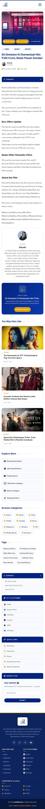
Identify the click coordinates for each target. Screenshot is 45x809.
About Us (7, 786)
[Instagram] (25, 742)
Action (8, 515)
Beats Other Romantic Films (13, 585)
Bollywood (7, 758)
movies (28, 49)
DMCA (28, 793)
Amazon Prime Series (10, 558)
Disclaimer (7, 793)
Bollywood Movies (9, 549)
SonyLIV (10, 620)
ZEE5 (9, 625)
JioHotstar (10, 615)
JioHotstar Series (27, 558)
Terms (28, 790)
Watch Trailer (10, 41)
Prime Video (30, 758)
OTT (36, 527)
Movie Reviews (8, 562)
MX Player (10, 630)
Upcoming (7, 765)
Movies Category (13, 491)
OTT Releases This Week (28, 549)
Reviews (25, 527)
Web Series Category (15, 483)
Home (6, 49)
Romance (27, 533)
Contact (28, 786)
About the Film (9, 589)
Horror (34, 521)
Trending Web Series (26, 553)
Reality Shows (12, 476)
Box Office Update (10, 581)
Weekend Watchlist (13, 667)
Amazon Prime (12, 609)
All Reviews (10, 646)
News (5, 754)
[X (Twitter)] (19, 742)
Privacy (6, 790)
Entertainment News (14, 461)
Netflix (9, 604)
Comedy (22, 521)
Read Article (36, 41)
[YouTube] (31, 742)
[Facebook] (14, 742)
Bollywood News (13, 498)
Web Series (11, 651)
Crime (33, 515)
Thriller (8, 521)
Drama (17, 49)
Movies (9, 656)
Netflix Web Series (9, 553)
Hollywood (10, 527)
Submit (22, 700)
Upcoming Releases (14, 468)
